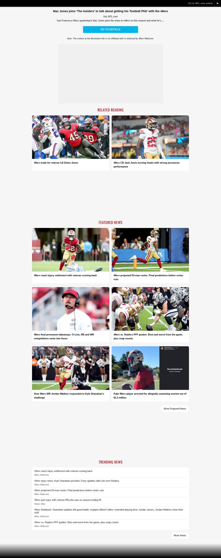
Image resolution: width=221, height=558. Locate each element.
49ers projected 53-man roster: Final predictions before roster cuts (69, 490)
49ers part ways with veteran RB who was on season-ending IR (67, 500)
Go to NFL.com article (200, 3)
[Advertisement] (110, 195)
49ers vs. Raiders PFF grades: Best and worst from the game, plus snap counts (76, 522)
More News (180, 535)
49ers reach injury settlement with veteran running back (63, 471)
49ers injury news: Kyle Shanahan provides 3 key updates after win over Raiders (76, 480)
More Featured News (175, 408)
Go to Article (110, 29)
